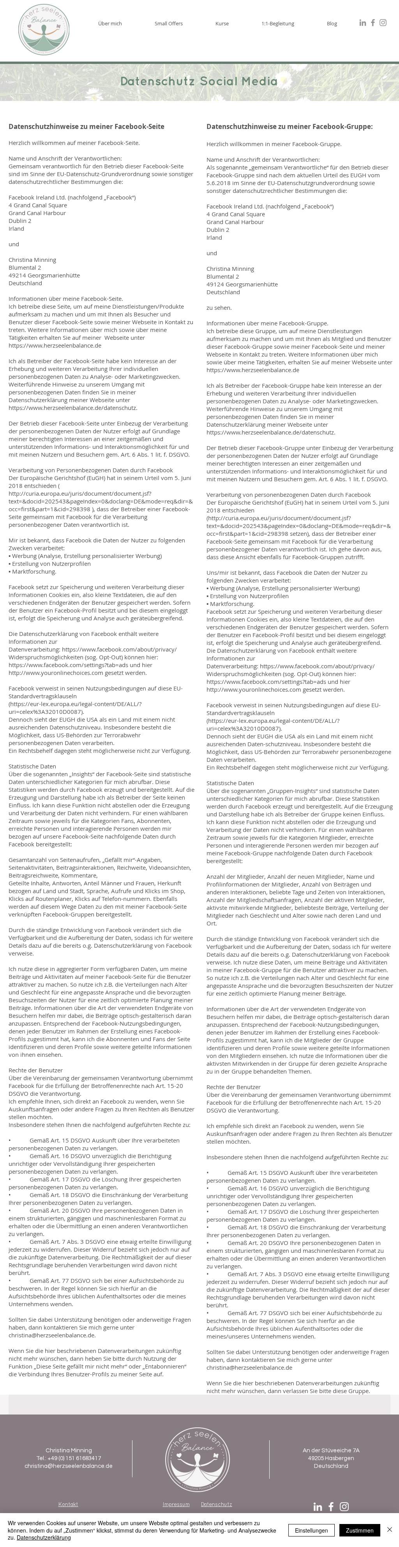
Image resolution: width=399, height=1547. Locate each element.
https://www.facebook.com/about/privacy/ (120, 649)
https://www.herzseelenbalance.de (55, 345)
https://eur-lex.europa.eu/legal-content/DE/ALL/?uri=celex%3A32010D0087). (75, 707)
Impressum (176, 1504)
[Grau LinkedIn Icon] (362, 22)
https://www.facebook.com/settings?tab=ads (68, 665)
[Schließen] (389, 1530)
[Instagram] (344, 1507)
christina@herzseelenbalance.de (51, 1335)
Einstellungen (311, 1530)
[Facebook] (331, 1507)
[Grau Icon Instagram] (383, 22)
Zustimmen (360, 1530)
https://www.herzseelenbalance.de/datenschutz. (73, 407)
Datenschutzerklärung (44, 1537)
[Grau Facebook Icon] (373, 22)
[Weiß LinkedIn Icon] (318, 1507)
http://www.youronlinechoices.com (56, 672)
